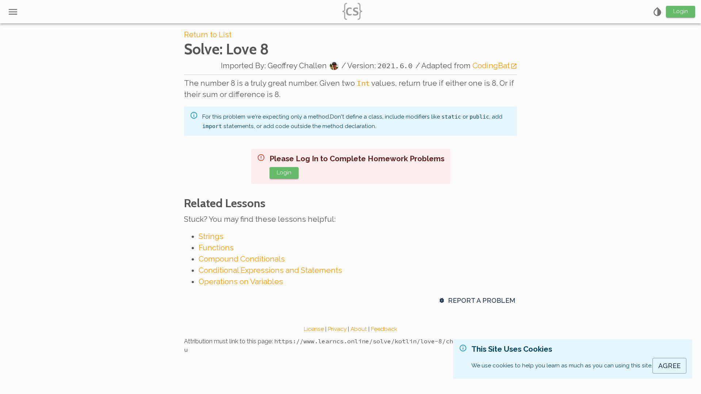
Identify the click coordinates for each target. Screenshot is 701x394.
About (358, 329)
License (314, 329)
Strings (211, 236)
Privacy (337, 329)
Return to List (207, 34)
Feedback (384, 329)
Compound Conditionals (242, 259)
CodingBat (491, 65)
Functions (216, 247)
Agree (669, 366)
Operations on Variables (241, 281)
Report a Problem (481, 300)
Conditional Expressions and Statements (270, 270)
